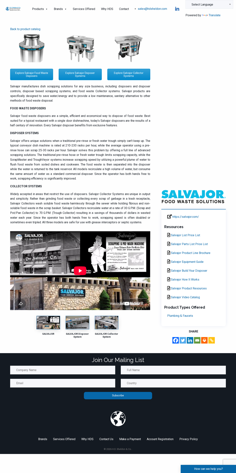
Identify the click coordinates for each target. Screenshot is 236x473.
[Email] (197, 340)
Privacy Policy (188, 439)
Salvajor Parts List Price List (189, 244)
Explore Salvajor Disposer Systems (80, 74)
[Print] (204, 340)
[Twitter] (183, 340)
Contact (124, 9)
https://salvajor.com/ (185, 216)
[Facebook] (175, 340)
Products (38, 9)
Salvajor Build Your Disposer (188, 270)
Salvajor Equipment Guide (187, 262)
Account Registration (160, 439)
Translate (215, 15)
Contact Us (106, 439)
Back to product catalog (25, 29)
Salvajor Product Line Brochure (190, 253)
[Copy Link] (211, 340)
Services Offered (84, 9)
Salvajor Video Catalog (185, 297)
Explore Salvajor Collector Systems (128, 74)
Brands (58, 9)
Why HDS (107, 9)
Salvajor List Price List (185, 235)
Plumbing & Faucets (180, 315)
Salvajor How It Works (184, 279)
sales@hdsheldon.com (152, 9)
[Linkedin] (190, 340)
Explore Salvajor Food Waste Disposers (31, 74)
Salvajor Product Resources (188, 288)
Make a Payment (130, 439)
